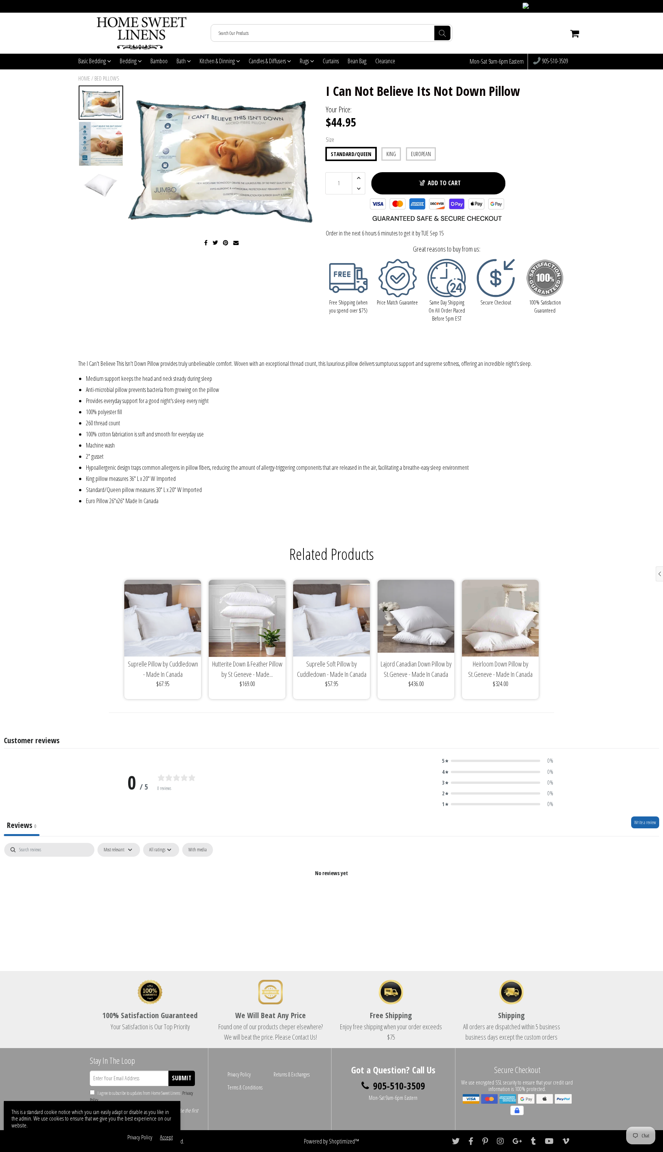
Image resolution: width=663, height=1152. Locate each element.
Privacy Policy (239, 1074)
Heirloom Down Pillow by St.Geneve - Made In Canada (500, 669)
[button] (497, 761)
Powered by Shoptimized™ (331, 1141)
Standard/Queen (351, 154)
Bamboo (159, 61)
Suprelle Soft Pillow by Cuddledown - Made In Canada (331, 669)
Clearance (385, 61)
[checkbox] (197, 850)
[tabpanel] (331, 899)
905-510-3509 (554, 61)
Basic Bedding (92, 61)
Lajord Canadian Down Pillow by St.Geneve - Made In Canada (416, 669)
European (421, 154)
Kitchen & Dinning (218, 61)
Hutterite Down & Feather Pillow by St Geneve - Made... (247, 669)
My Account (570, 6)
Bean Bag (357, 61)
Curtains (331, 61)
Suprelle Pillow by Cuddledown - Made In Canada (163, 669)
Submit (181, 1078)
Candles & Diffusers (268, 61)
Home (84, 78)
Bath (181, 61)
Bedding (129, 61)
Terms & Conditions (245, 1087)
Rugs (305, 61)
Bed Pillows (106, 78)
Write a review (645, 822)
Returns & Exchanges (292, 1074)
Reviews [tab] (21, 825)
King (391, 154)
